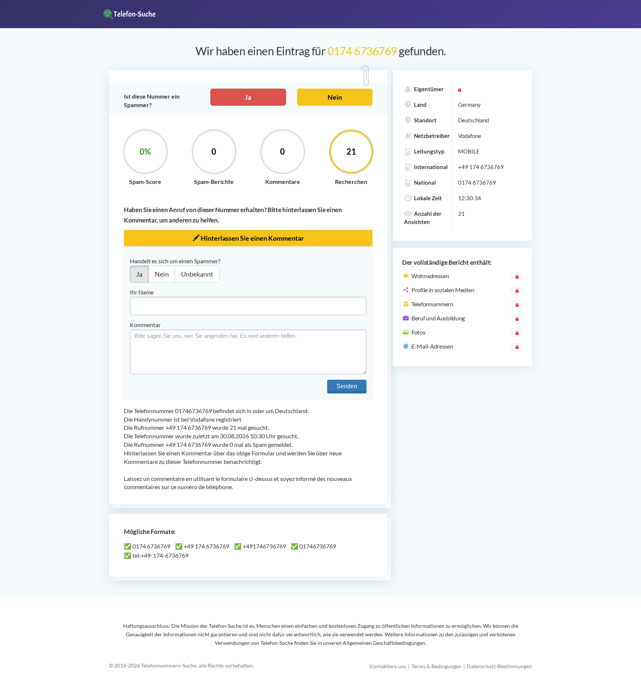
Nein (335, 97)
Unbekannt (197, 274)
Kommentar (145, 324)
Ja (248, 97)
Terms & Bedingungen (436, 666)
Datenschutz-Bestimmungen (499, 666)
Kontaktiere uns (387, 666)
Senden (346, 386)
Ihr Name (142, 292)
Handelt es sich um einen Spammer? (175, 260)
